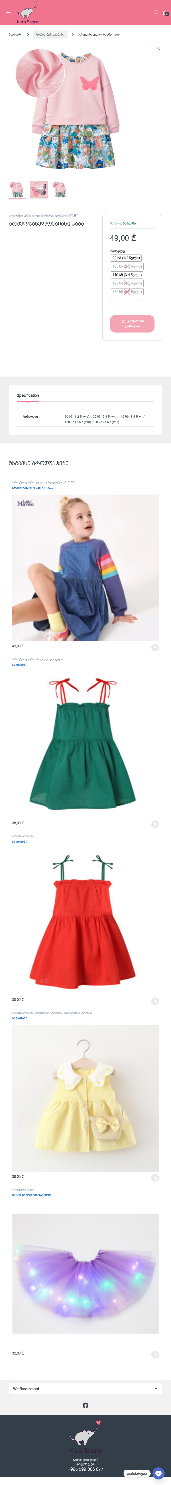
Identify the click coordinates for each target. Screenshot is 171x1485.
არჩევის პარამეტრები (149, 647)
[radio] (126, 258)
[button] (158, 48)
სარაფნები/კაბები (50, 34)
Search (155, 12)
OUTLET (72, 215)
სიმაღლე (117, 251)
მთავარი (15, 34)
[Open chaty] (159, 1473)
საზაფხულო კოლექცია (48, 659)
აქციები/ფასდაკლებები (50, 215)
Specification (28, 395)
